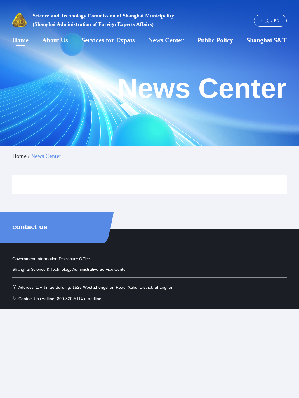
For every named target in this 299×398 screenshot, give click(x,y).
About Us (55, 40)
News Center (166, 40)
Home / (21, 156)
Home (20, 40)
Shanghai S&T (266, 40)
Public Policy (215, 40)
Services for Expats (108, 40)
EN (276, 21)
